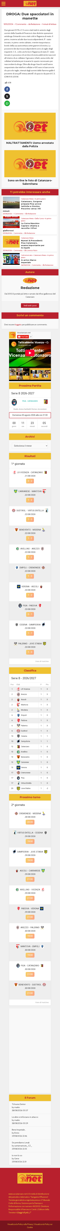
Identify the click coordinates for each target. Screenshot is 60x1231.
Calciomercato (26, 255)
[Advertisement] (30, 1050)
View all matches (42, 661)
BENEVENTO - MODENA (30, 529)
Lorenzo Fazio (32, 250)
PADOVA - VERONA (30, 908)
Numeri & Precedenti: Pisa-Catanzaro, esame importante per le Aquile (32, 244)
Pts (47, 685)
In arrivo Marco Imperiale (28, 261)
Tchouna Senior (19, 1104)
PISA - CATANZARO (30, 401)
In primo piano (40, 199)
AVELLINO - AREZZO (30, 548)
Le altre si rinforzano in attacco (25, 1117)
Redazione (35, 24)
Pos (12, 685)
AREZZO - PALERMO (30, 927)
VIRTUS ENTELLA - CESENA (30, 832)
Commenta (18, 233)
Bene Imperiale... (19, 1129)
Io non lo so (17, 1155)
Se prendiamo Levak (20, 1142)
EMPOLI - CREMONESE (30, 567)
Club (18, 685)
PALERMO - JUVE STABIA (30, 643)
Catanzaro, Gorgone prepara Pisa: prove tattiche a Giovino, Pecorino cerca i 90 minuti (22, 206)
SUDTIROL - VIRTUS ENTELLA (30, 510)
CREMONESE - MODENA (30, 813)
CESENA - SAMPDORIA (30, 624)
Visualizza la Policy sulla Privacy (20, 1224)
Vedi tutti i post (30, 305)
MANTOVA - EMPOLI (30, 946)
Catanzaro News (27, 199)
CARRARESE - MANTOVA (30, 491)
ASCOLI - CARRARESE (30, 870)
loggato (18, 324)
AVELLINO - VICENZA (30, 889)
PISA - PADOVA (30, 605)
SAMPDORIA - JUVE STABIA (30, 852)
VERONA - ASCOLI (30, 586)
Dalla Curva (39, 218)
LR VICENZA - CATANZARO (30, 472)
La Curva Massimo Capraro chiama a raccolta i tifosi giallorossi (21, 227)
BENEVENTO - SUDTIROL (30, 984)
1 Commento (20, 24)
